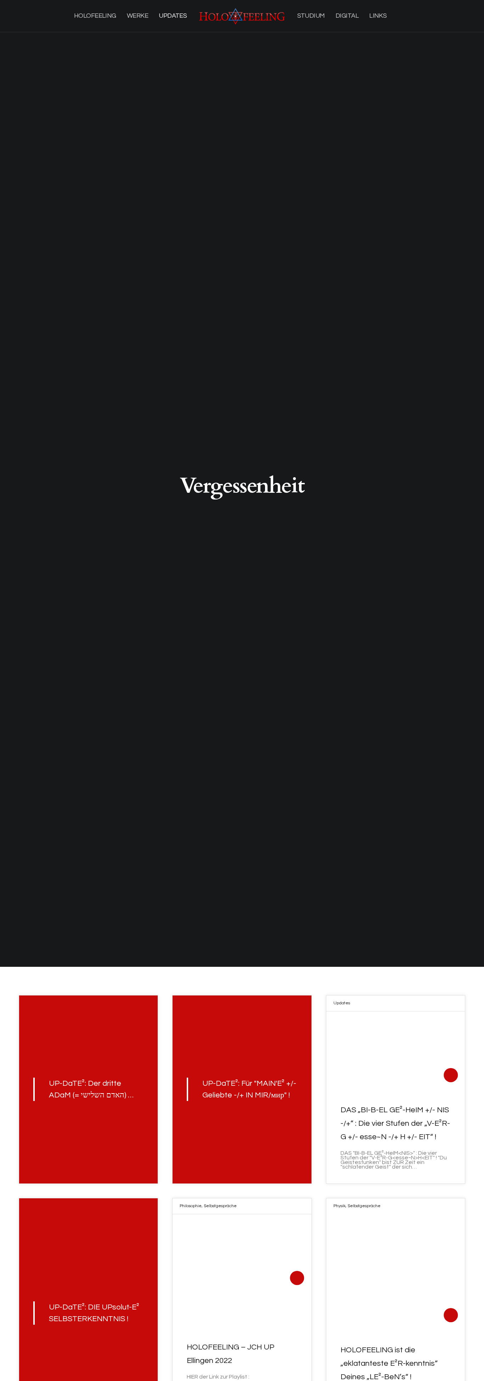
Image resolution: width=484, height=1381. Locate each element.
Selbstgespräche (220, 1206)
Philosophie (191, 1206)
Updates (341, 1003)
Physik (339, 1206)
